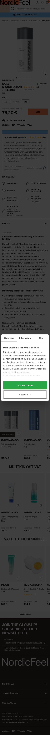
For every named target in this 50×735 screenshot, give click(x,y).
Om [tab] (41, 338)
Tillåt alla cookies (25, 385)
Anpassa (23, 394)
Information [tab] (25, 338)
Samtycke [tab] (9, 338)
